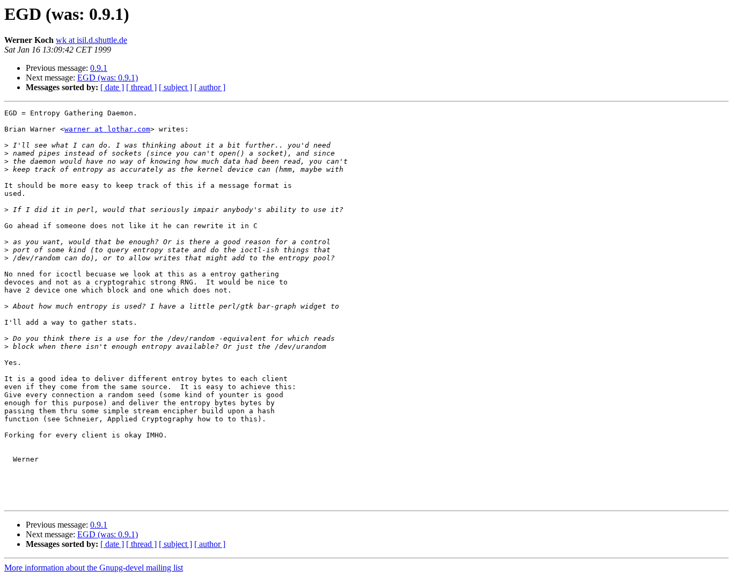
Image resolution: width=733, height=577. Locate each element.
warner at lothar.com (107, 129)
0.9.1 (98, 67)
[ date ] (112, 87)
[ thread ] (141, 87)
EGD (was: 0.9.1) (107, 77)
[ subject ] (175, 87)
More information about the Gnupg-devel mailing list (93, 567)
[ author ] (209, 87)
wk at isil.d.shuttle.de (91, 40)
